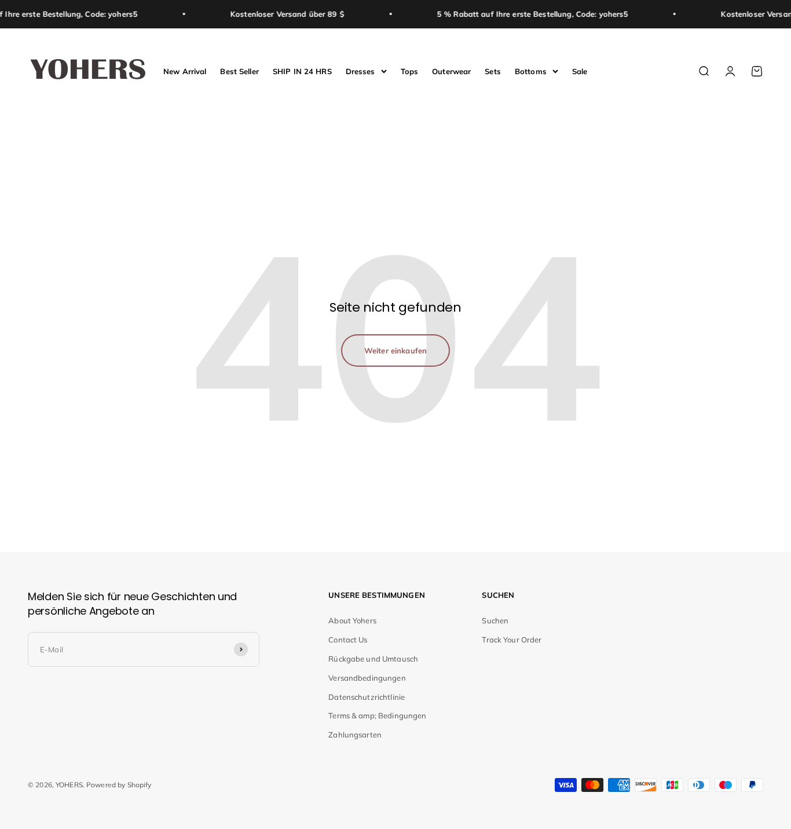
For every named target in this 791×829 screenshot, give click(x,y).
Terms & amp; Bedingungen (377, 715)
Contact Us (347, 639)
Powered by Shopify (118, 784)
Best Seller (239, 70)
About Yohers (352, 620)
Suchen (495, 620)
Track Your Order (511, 639)
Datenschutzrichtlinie (366, 697)
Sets (493, 70)
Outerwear (451, 70)
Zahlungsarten (355, 734)
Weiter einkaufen (395, 350)
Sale (580, 70)
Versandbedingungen (366, 677)
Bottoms (531, 70)
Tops (410, 70)
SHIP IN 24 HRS (302, 70)
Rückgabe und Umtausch (373, 658)
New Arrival (184, 70)
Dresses (360, 70)
